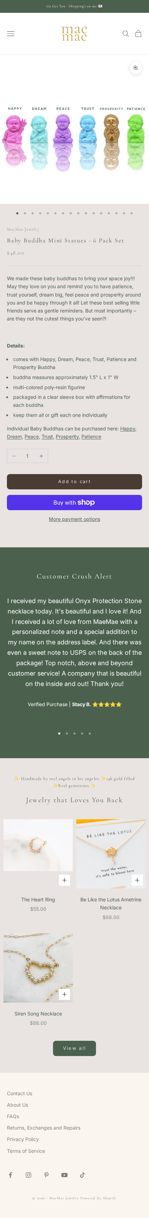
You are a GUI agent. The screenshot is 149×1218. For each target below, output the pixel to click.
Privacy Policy (23, 1139)
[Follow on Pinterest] (46, 1175)
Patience (91, 436)
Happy (127, 428)
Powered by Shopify (98, 1198)
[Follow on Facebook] (10, 1175)
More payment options (74, 519)
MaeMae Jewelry (23, 229)
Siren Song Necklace (38, 1014)
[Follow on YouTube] (64, 1175)
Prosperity (67, 436)
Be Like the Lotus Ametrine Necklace (110, 903)
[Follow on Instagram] (28, 1175)
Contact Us (19, 1093)
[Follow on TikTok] (82, 1175)
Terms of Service (26, 1151)
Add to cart (74, 481)
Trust (47, 436)
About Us (17, 1105)
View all (74, 1048)
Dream (14, 436)
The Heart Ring (38, 899)
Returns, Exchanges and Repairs (43, 1128)
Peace (32, 436)
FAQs (13, 1116)
